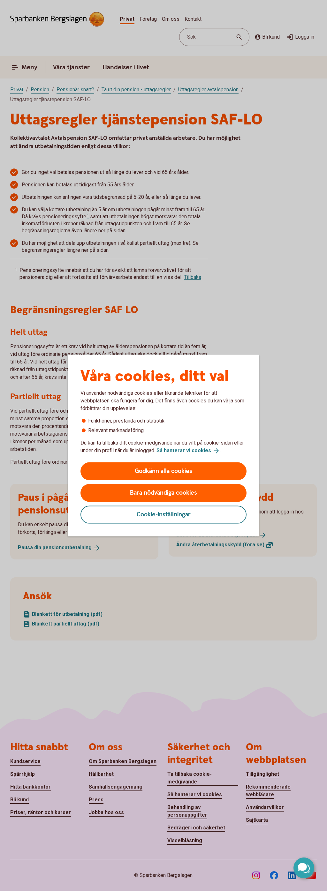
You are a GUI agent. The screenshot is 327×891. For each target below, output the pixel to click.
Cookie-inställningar (164, 514)
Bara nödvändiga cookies (163, 493)
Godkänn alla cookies (163, 471)
